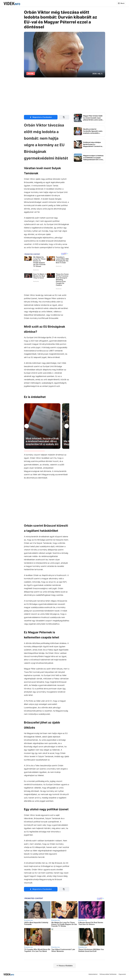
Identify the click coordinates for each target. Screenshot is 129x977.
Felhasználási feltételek (108, 974)
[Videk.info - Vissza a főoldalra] (11, 3)
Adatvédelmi (93, 974)
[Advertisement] (64, 95)
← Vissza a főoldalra (65, 966)
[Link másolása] (63, 117)
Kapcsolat (122, 974)
